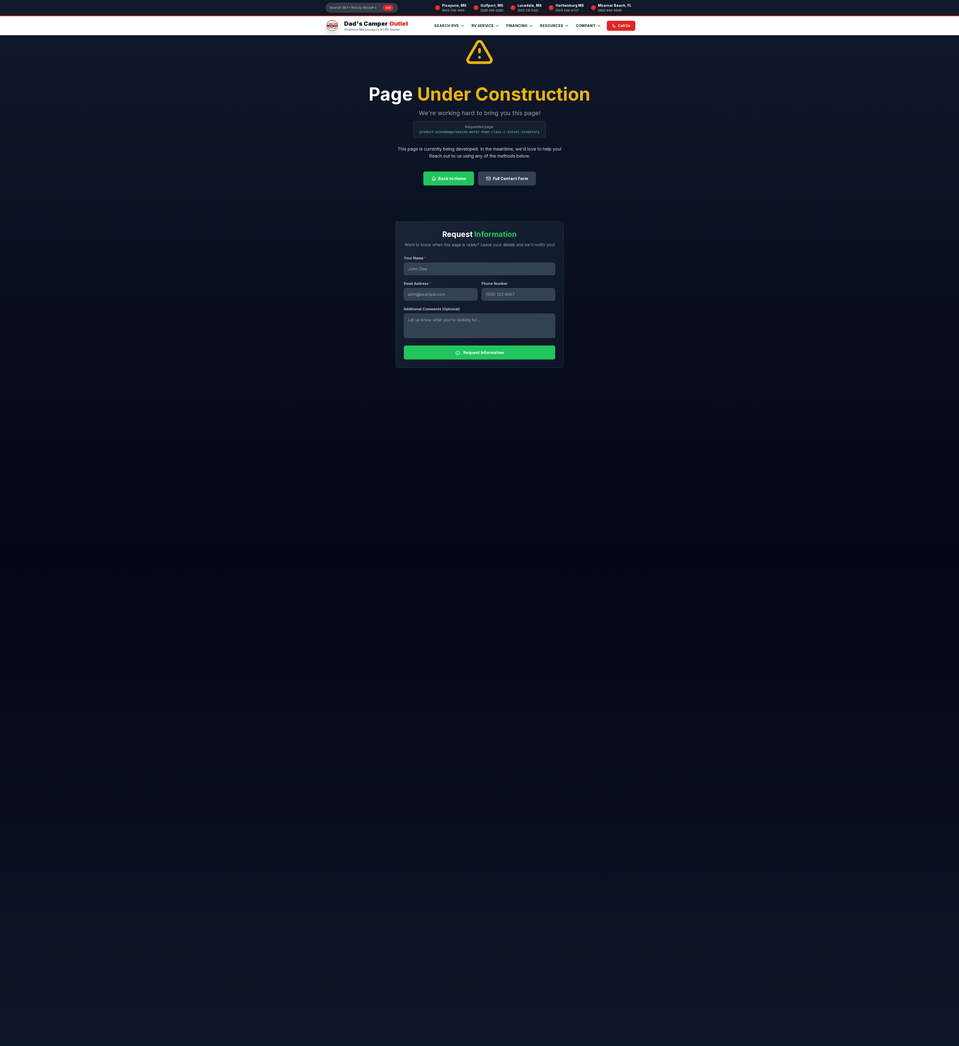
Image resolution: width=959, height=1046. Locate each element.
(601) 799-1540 (453, 10)
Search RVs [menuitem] (446, 25)
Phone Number (494, 283)
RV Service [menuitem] (483, 25)
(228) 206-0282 (491, 10)
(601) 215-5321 (527, 10)
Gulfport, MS (491, 5)
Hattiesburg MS (570, 5)
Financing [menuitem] (516, 25)
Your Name (415, 258)
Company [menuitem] (585, 25)
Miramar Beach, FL (614, 5)
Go (388, 7)
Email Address (417, 283)
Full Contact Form (510, 178)
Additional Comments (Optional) (432, 309)
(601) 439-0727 (567, 10)
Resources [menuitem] (551, 25)
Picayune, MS (454, 5)
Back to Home (452, 178)
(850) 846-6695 (610, 10)
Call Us (624, 25)
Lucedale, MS (529, 5)
